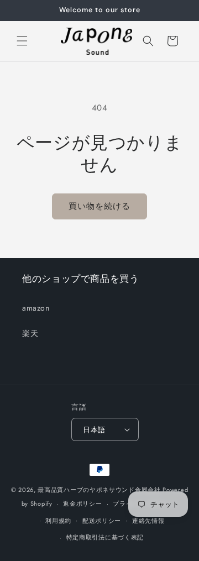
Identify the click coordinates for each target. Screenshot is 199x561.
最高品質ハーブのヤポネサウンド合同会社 (99, 489)
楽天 (30, 333)
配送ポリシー (101, 520)
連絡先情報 (148, 520)
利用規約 (58, 520)
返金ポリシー (82, 503)
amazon (36, 307)
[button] (22, 41)
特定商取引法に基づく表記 (105, 537)
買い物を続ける (99, 206)
